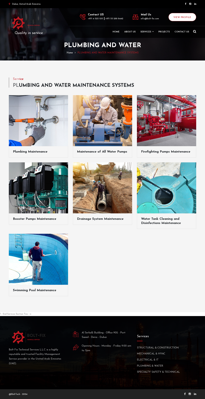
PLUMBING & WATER (150, 366)
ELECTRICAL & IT (148, 360)
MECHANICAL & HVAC (151, 353)
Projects (164, 32)
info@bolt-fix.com (150, 18)
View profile (182, 17)
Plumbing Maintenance (30, 151)
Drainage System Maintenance (100, 219)
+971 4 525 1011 (95, 18)
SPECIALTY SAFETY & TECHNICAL (158, 372)
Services (145, 32)
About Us (130, 32)
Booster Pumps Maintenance (34, 219)
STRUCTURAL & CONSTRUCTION (158, 348)
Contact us (182, 32)
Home (116, 32)
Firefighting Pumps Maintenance (165, 151)
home (70, 53)
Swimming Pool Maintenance (34, 290)
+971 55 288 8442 (114, 18)
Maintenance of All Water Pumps (102, 151)
